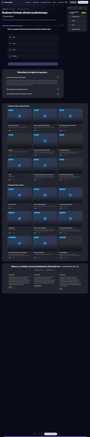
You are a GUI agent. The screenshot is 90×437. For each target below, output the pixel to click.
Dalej (33, 63)
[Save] (75, 8)
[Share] (80, 8)
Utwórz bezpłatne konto (50, 433)
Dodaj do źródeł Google (8, 16)
